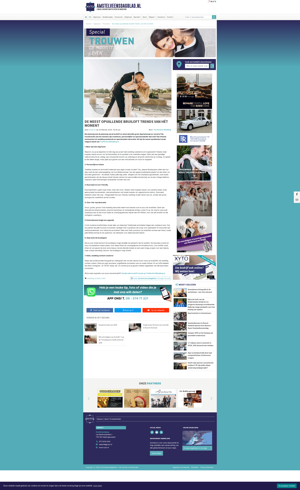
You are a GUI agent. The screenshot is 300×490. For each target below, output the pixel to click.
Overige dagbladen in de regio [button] (195, 448)
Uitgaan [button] (151, 17)
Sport (145, 17)
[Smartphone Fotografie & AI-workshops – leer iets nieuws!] (180, 292)
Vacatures (161, 17)
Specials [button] (137, 17)
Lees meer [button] (97, 486)
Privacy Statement (206, 467)
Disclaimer (195, 467)
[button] (86, 398)
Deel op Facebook (101, 310)
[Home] (85, 17)
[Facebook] (152, 432)
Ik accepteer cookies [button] (287, 486)
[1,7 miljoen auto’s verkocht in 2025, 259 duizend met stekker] (180, 346)
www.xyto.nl (104, 447)
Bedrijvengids (108, 17)
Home (88, 24)
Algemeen (97, 17)
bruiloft (97, 278)
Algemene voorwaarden (181, 467)
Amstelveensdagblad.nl (119, 6)
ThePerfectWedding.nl (109, 142)
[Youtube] (157, 432)
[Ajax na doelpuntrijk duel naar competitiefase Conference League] (180, 356)
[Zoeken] (214, 17)
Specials (96, 24)
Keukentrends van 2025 (108, 325)
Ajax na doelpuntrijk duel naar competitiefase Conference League (200, 355)
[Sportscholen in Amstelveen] (180, 316)
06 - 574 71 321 (137, 298)
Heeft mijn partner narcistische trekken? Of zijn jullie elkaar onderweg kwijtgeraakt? (201, 365)
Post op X (129, 310)
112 (90, 17)
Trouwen (106, 24)
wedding (90, 278)
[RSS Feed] (161, 432)
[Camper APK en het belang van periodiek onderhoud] (180, 336)
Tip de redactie (157, 310)
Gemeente (119, 17)
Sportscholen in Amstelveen (199, 313)
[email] (297, 200)
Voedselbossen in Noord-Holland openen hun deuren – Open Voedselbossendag (200, 325)
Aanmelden (156, 453)
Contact (170, 17)
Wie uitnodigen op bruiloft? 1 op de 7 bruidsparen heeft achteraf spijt (111, 340)
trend (103, 278)
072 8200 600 (104, 441)
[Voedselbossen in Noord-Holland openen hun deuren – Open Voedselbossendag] (180, 326)
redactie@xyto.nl (105, 444)
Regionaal (128, 17)
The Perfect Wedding (162, 130)
